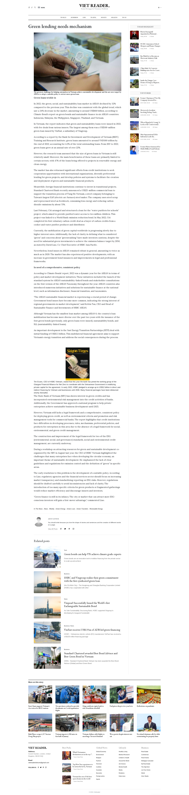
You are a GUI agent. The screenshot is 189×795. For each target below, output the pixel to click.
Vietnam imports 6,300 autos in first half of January (66, 735)
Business (74, 17)
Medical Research (124, 754)
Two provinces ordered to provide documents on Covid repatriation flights (67, 708)
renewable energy (96, 509)
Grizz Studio (145, 776)
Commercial (145, 754)
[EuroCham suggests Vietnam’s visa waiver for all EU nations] (40, 694)
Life (84, 17)
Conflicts (98, 767)
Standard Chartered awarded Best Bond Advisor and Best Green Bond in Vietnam (90, 655)
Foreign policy (100, 776)
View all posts (53, 529)
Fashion (98, 761)
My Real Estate (145, 764)
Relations (121, 773)
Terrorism (99, 764)
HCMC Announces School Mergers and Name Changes (150, 45)
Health (114, 17)
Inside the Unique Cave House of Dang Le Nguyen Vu (149, 82)
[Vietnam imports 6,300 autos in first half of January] (67, 722)
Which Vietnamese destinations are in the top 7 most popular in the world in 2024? (82, 755)
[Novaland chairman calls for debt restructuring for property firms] (149, 722)
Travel (93, 17)
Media (120, 770)
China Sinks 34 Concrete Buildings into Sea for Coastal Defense (150, 70)
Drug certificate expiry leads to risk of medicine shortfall (93, 707)
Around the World (124, 761)
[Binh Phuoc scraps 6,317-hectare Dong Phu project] (40, 722)
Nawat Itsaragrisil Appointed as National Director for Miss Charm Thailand (149, 35)
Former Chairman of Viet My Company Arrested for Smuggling (150, 100)
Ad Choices (122, 764)
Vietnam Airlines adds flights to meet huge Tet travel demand (94, 735)
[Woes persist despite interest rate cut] (122, 722)
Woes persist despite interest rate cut (121, 735)
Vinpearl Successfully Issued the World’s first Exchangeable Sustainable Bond (87, 604)
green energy (60, 509)
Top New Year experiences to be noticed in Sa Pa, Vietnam (83, 765)
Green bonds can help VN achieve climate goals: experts (92, 554)
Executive (99, 773)
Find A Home (145, 758)
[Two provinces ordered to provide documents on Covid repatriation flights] (67, 694)
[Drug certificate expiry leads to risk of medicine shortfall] (94, 694)
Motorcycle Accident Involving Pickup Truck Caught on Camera (148, 112)
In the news (38, 509)
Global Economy (101, 751)
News (46, 509)
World (63, 17)
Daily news (122, 776)
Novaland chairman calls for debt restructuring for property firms (148, 735)
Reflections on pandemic (145, 706)
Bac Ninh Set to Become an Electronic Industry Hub (149, 57)
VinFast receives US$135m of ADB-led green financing (92, 629)
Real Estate (144, 751)
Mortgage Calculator (147, 761)
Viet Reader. (94, 5)
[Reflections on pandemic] (149, 694)
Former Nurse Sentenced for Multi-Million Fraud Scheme (150, 148)
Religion (98, 758)
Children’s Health (124, 758)
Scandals (99, 770)
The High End (145, 767)
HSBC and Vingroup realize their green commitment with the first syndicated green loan (91, 579)
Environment (100, 754)
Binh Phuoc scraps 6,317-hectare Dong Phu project (39, 735)
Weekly (51, 509)
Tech (124, 17)
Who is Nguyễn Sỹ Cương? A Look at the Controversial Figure (150, 124)
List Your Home (145, 770)
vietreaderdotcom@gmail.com (38, 762)
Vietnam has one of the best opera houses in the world (82, 777)
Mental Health (123, 767)
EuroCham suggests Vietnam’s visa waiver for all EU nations (39, 707)
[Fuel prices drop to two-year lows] (122, 694)
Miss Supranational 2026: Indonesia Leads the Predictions (149, 136)
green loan (71, 509)
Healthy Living (123, 751)
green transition (82, 509)
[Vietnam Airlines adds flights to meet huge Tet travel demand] (94, 722)
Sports (103, 17)
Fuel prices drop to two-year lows (121, 706)
